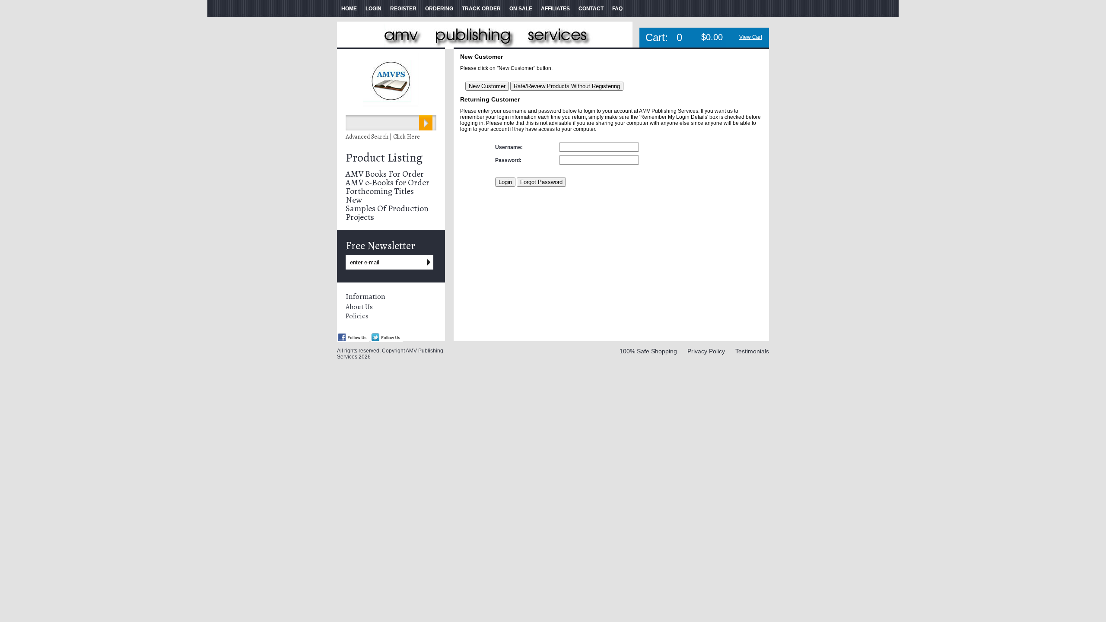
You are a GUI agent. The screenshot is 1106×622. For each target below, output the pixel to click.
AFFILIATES (555, 9)
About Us (359, 307)
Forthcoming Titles (380, 191)
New (354, 200)
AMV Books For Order (385, 174)
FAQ (617, 9)
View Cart (750, 37)
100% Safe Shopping (648, 351)
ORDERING (439, 9)
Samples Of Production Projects (387, 213)
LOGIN (373, 9)
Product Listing (384, 157)
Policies (357, 316)
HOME (349, 9)
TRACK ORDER (481, 9)
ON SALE (520, 9)
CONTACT (591, 9)
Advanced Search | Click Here (383, 137)
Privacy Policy (706, 351)
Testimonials (752, 351)
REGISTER (403, 9)
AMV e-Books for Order (387, 182)
